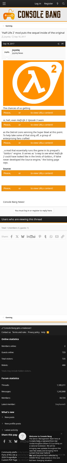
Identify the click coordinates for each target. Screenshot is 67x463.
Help (43, 332)
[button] (4, 3)
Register (26, 112)
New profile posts (13, 423)
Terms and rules (19, 332)
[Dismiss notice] (61, 434)
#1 (63, 43)
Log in (15, 112)
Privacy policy (34, 332)
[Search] (63, 3)
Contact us (6, 332)
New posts (9, 417)
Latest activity (11, 430)
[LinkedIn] (28, 236)
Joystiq (7, 36)
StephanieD (60, 404)
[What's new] (57, 3)
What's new (8, 412)
